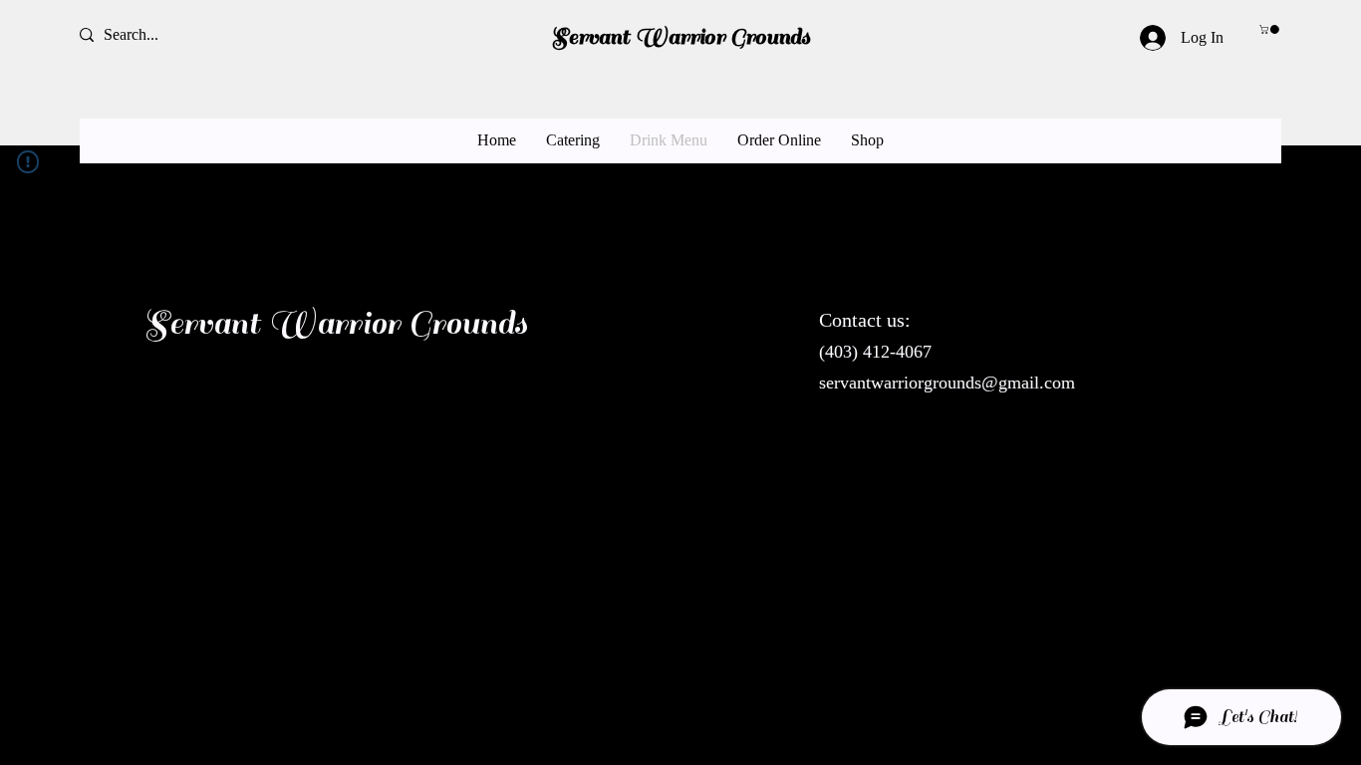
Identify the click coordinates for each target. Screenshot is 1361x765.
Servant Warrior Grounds (680, 37)
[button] (1270, 29)
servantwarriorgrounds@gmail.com (947, 382)
